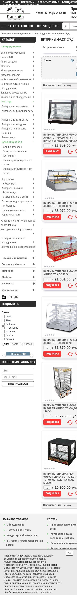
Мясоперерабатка (17, 75)
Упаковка (18, 271)
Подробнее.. (46, 592)
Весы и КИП (17, 57)
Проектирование (48, 2)
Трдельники (18, 179)
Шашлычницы (18, 192)
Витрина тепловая (12, 146)
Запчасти (18, 283)
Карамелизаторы (18, 214)
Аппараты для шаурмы (18, 124)
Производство (47, 26)
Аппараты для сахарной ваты (18, 113)
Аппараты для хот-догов (18, 119)
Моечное (17, 66)
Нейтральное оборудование (17, 79)
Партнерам (28, 2)
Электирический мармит (18, 197)
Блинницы (18, 133)
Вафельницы (18, 137)
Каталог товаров (20, 26)
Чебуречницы (18, 183)
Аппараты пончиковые (18, 128)
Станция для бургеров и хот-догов (18, 162)
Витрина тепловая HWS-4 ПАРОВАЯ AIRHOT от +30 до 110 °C (60, 408)
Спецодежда (18, 290)
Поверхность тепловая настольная (15, 153)
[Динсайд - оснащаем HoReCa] (15, 13)
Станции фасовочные (18, 210)
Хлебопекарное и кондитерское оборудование (18, 223)
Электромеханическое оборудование (17, 240)
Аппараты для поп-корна (18, 106)
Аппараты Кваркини (18, 188)
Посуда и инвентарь (18, 258)
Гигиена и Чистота (18, 264)
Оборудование (18, 46)
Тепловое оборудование (17, 92)
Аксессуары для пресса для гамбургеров (18, 203)
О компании (10, 2)
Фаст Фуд (17, 101)
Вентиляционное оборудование (18, 249)
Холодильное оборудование (17, 231)
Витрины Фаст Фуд (18, 142)
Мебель (18, 277)
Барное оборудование (17, 52)
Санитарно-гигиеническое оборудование (17, 86)
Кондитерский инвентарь (22, 535)
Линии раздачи (17, 61)
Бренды (13, 297)
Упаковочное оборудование (17, 97)
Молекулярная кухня (17, 70)
